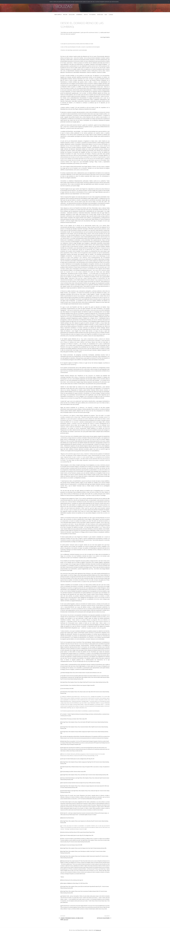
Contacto (111, 14)
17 (60, 758)
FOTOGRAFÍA (92, 14)
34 (60, 845)
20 (60, 771)
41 (60, 886)
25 (60, 790)
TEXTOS (86, 14)
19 (60, 766)
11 (60, 726)
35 (60, 848)
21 (60, 774)
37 (60, 856)
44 (61, 905)
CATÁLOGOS (100, 14)
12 (60, 731)
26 (60, 795)
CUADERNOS (79, 14)
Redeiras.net (98, 930)
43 (61, 896)
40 (60, 883)
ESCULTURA (72, 14)
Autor (106, 14)
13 (60, 736)
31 (60, 832)
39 (60, 880)
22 (60, 778)
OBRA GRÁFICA (58, 14)
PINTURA (65, 14)
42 (60, 891)
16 (61, 754)
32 (60, 835)
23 (60, 782)
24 (60, 785)
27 (60, 813)
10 (60, 722)
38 (60, 861)
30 (61, 825)
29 (60, 821)
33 (60, 838)
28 (60, 817)
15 (60, 747)
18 (60, 762)
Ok (120, 1)
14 (60, 741)
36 (60, 851)
